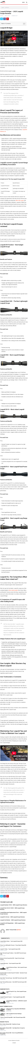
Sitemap (14, 1042)
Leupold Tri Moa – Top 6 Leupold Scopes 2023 (10, 949)
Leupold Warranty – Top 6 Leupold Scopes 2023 (10, 963)
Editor (1, 15)
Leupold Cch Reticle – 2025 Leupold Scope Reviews (13, 920)
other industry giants (13, 590)
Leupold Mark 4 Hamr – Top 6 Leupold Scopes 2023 (11, 941)
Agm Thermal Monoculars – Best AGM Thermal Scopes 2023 (13, 982)
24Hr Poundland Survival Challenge (13, 1013)
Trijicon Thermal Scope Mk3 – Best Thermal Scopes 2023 (12, 1017)
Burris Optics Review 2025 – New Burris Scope (10, 1024)
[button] (23, 24)
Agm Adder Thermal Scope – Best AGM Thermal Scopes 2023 (13, 978)
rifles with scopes (20, 200)
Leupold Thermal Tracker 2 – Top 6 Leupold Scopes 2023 (12, 997)
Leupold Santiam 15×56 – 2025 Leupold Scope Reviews (13, 905)
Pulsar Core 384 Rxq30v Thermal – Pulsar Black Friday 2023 (13, 945)
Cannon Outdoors (15, 1040)
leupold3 (7, 7)
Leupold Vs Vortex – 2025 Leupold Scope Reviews (12, 917)
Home (3, 7)
